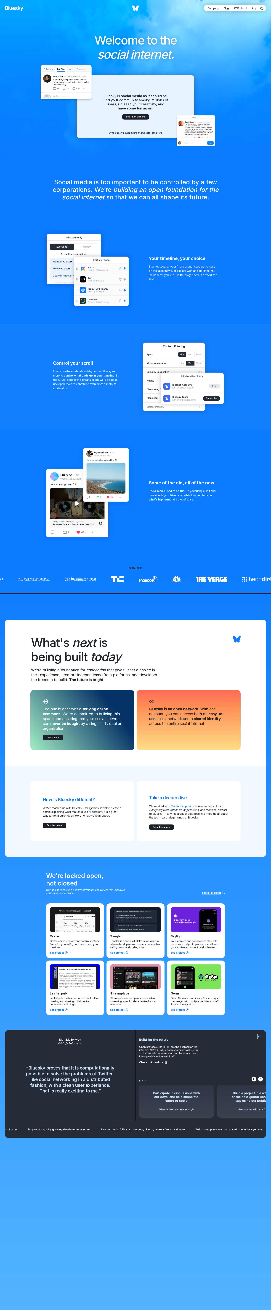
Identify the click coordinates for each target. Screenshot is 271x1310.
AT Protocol (240, 8)
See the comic (55, 825)
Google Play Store (152, 132)
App (254, 8)
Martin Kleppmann (182, 806)
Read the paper (161, 827)
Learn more (53, 737)
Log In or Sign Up (135, 116)
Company (213, 8)
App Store (131, 132)
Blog (226, 8)
